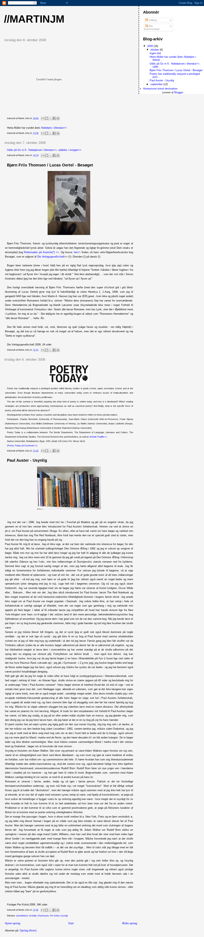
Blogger (178, 92)
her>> (77, 252)
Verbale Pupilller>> (98, 437)
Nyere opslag (12, 923)
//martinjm (34, 19)
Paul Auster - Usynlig (27, 460)
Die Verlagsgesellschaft (50, 256)
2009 (150, 46)
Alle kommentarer (152, 28)
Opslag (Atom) (28, 930)
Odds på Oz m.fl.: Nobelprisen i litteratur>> (32, 149)
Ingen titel (155, 53)
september (156, 84)
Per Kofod (54, 915)
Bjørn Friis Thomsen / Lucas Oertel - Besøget (50, 165)
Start (71, 923)
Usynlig (64, 915)
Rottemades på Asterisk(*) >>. (42, 252)
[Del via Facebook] (54, 118)
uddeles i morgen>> (69, 149)
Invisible (33, 915)
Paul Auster (43, 915)
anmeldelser (22, 915)
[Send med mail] (43, 118)
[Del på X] (50, 118)
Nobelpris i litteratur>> (54, 127)
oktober (155, 49)
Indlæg (152, 20)
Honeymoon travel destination (160, 88)
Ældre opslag (129, 923)
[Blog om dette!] (47, 118)
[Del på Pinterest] (58, 118)
